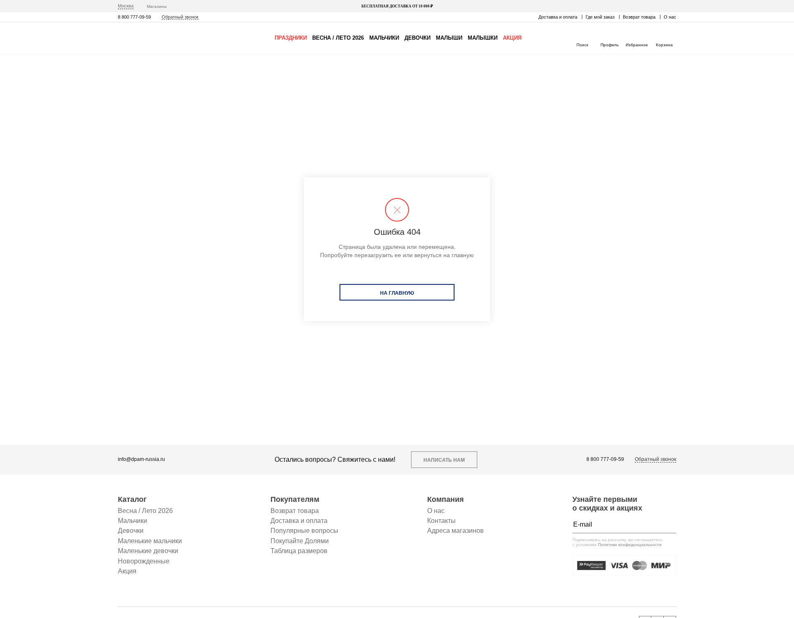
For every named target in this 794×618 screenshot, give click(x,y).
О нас (670, 16)
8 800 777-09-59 (134, 16)
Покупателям (294, 499)
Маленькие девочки (148, 550)
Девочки (417, 38)
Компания (445, 499)
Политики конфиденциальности (630, 544)
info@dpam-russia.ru (141, 459)
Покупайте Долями (299, 540)
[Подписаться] (668, 524)
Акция (512, 38)
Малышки (482, 38)
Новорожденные (144, 561)
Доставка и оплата (557, 16)
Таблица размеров (299, 550)
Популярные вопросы (304, 530)
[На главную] (153, 38)
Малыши (449, 38)
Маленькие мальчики (150, 540)
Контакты (441, 520)
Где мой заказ (600, 16)
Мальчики (384, 38)
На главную (397, 293)
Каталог (132, 499)
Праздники (291, 38)
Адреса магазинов (455, 530)
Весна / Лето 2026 (338, 38)
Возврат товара (639, 16)
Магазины (157, 6)
